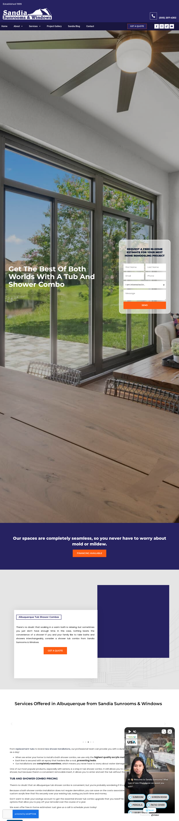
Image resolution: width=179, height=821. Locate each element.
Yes (94, 417)
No (84, 417)
